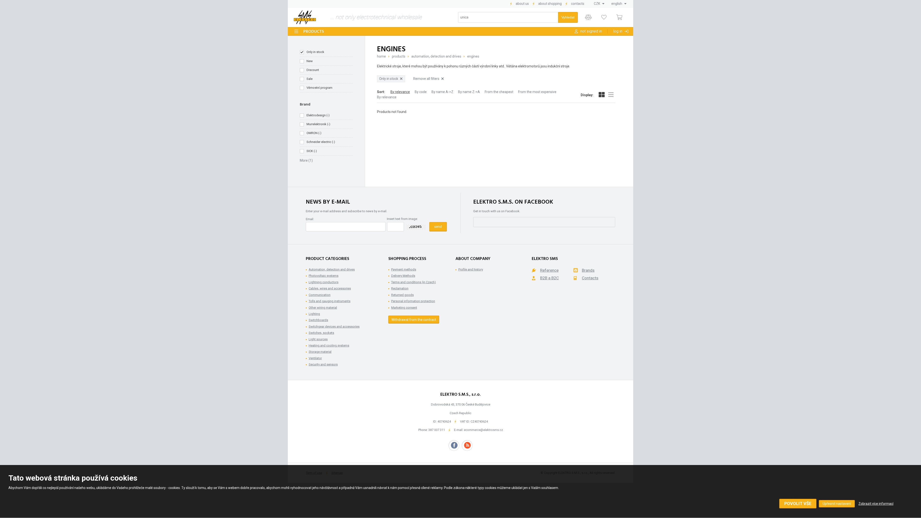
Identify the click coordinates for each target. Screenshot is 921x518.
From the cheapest (499, 92)
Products (313, 31)
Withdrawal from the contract (413, 320)
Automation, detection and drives (436, 56)
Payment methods (403, 269)
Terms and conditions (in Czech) (413, 282)
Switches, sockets (321, 333)
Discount (313, 70)
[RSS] (467, 445)
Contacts (577, 4)
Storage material (320, 351)
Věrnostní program (319, 87)
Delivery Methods (403, 275)
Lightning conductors (323, 282)
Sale (310, 79)
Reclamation (399, 288)
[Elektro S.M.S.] (305, 17)
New (310, 61)
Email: (310, 219)
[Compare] (588, 17)
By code (421, 92)
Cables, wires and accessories (330, 288)
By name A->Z (442, 92)
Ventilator (315, 358)
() (318, 115)
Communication (320, 295)
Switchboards (318, 320)
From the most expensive (537, 92)
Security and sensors (323, 364)
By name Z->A (469, 92)
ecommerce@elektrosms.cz (483, 430)
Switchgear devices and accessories (334, 326)
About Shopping (550, 4)
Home (381, 56)
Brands (588, 270)
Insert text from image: (402, 219)
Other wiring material (323, 307)
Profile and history (470, 269)
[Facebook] (454, 445)
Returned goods (402, 295)
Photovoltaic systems (323, 275)
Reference (549, 270)
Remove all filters (426, 79)
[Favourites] (603, 17)
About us (522, 4)
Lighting (314, 314)
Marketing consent (404, 307)
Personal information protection (413, 301)
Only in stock (315, 52)
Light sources (318, 339)
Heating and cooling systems (329, 345)
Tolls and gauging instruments (329, 301)
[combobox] (599, 3)
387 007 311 (436, 430)
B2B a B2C (549, 278)
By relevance (400, 92)
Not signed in (591, 31)
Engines (473, 56)
